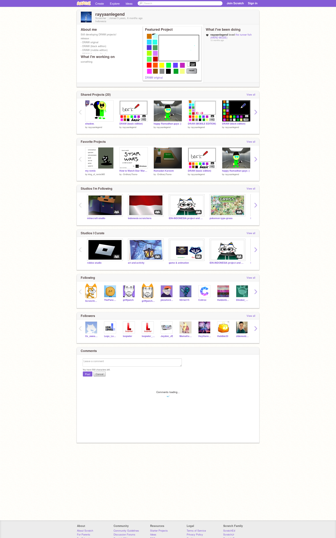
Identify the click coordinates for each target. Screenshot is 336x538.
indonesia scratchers (139, 218)
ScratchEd (229, 530)
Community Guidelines (126, 530)
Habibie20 (222, 336)
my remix (90, 170)
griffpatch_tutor (148, 301)
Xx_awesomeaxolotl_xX (91, 336)
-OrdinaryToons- (130, 174)
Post (87, 374)
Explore (115, 3)
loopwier (127, 336)
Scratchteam (91, 301)
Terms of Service (196, 530)
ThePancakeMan (110, 300)
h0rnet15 (184, 300)
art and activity (136, 262)
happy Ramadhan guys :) (167, 123)
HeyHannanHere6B (204, 336)
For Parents (83, 534)
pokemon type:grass (221, 218)
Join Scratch (235, 3)
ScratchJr (228, 534)
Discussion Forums (124, 534)
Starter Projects (159, 530)
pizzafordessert (167, 300)
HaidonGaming (223, 300)
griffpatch (128, 300)
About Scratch (85, 530)
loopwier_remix (148, 336)
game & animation (179, 262)
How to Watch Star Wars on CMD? (133, 170)
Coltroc (202, 300)
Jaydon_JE (167, 336)
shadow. (89, 123)
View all (251, 94)
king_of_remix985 (96, 174)
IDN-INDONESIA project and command (186, 218)
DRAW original (154, 77)
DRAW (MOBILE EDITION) (202, 123)
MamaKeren (185, 336)
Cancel (99, 374)
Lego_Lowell (110, 336)
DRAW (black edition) (233, 123)
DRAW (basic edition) (131, 123)
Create (99, 3)
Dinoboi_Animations (242, 300)
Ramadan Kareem (164, 170)
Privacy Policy (195, 534)
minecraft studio (96, 218)
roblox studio (94, 262)
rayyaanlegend (95, 127)
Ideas (129, 3)
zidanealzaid (242, 336)
